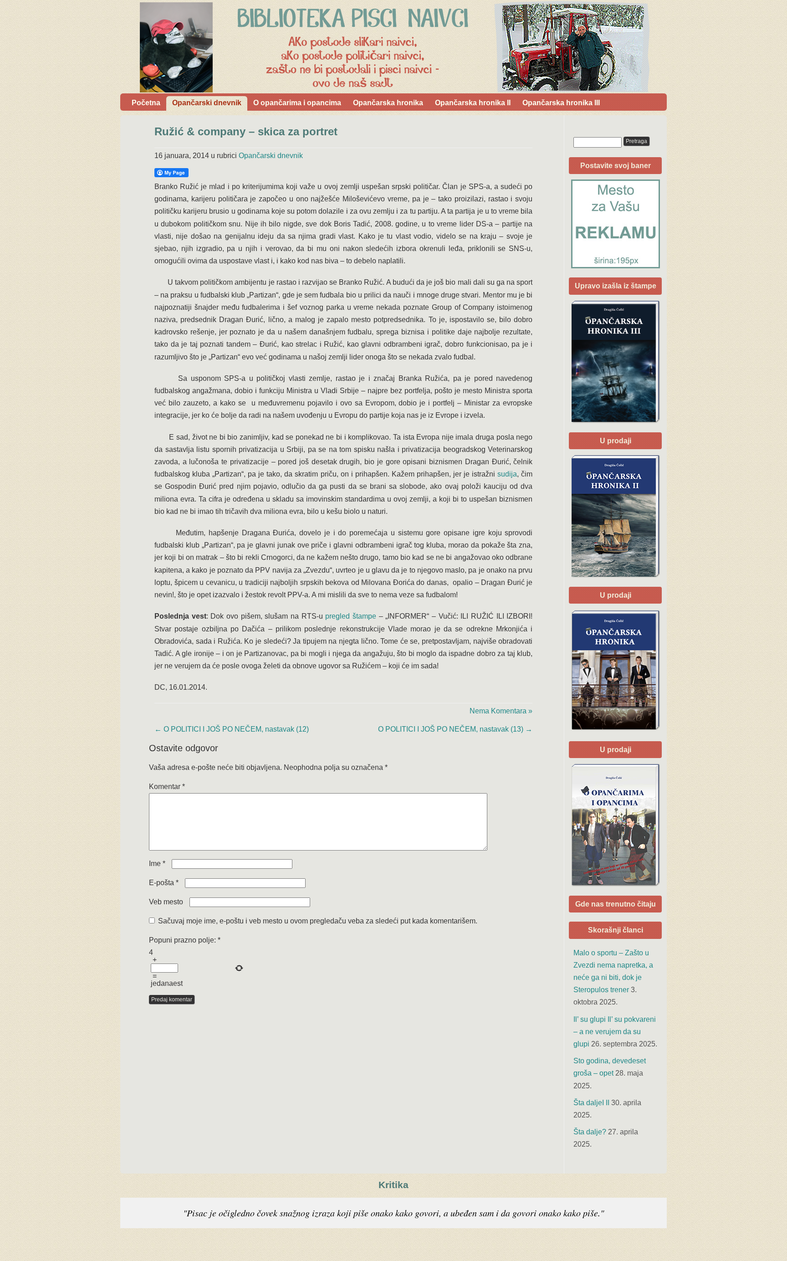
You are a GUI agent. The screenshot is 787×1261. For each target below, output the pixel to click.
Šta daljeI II (591, 1103)
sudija (507, 474)
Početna (146, 103)
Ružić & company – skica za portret (245, 131)
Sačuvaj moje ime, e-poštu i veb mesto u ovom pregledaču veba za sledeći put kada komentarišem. (317, 921)
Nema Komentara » (501, 711)
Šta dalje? (589, 1132)
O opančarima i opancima (297, 103)
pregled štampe (350, 616)
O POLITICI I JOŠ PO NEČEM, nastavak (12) (231, 729)
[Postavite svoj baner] (615, 223)
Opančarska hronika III (561, 103)
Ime (157, 863)
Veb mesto (166, 902)
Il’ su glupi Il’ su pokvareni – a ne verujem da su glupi (614, 1031)
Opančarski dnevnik (206, 103)
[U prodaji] (615, 825)
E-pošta (164, 883)
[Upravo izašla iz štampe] (615, 361)
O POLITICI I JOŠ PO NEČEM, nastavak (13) (455, 729)
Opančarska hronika (388, 103)
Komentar (167, 786)
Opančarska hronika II (473, 103)
